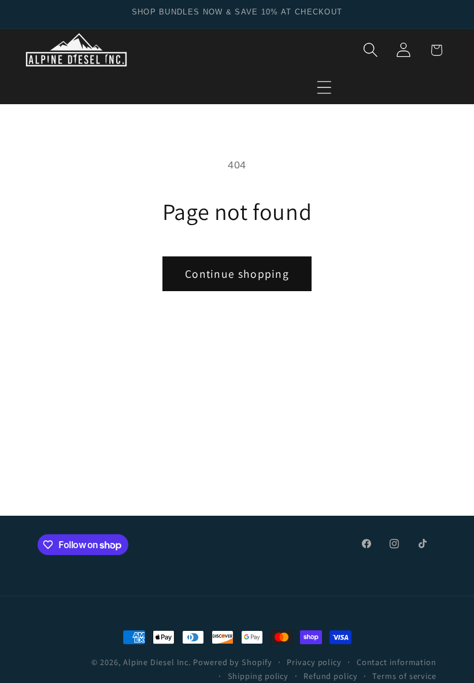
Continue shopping (237, 273)
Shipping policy (258, 675)
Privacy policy (314, 661)
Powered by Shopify (232, 661)
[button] (324, 87)
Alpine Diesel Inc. (157, 661)
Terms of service (404, 675)
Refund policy (330, 675)
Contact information (396, 661)
